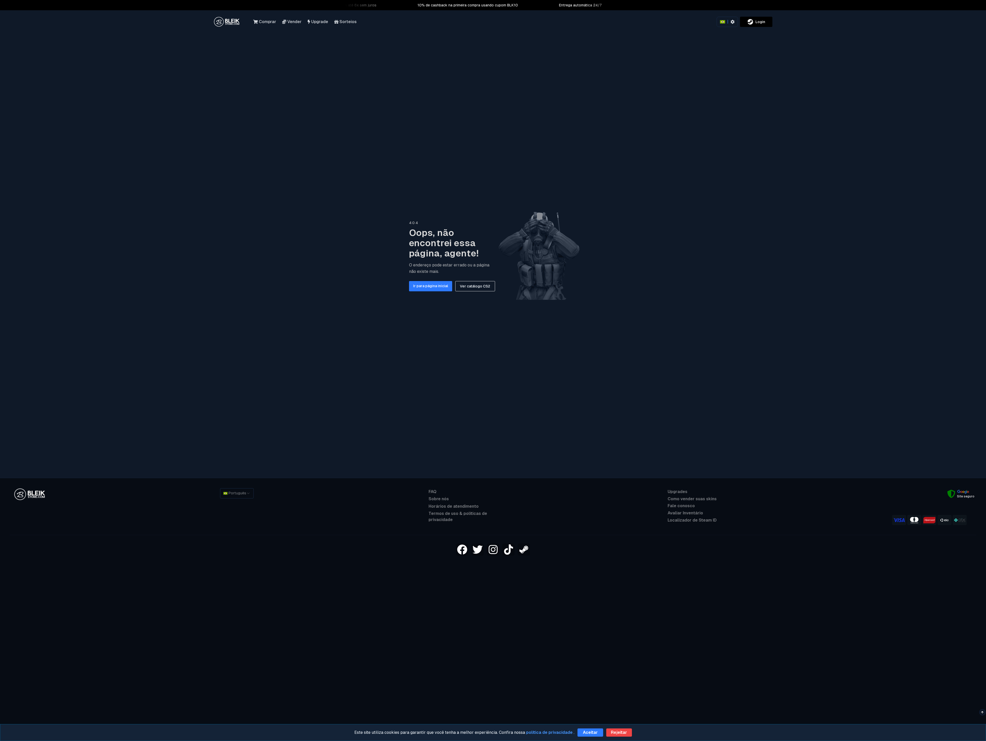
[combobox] (237, 493)
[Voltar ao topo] (982, 712)
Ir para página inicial (430, 286)
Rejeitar (619, 732)
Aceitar (590, 732)
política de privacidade (549, 732)
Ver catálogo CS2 (475, 286)
